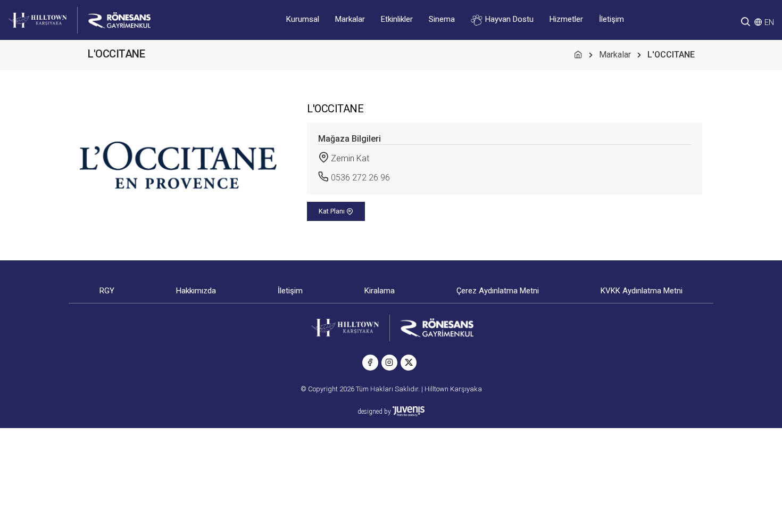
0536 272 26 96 (360, 178)
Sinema (442, 19)
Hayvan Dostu (508, 19)
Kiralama (379, 290)
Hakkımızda (196, 290)
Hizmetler (566, 19)
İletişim (611, 19)
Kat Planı (332, 211)
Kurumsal (302, 19)
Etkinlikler (397, 19)
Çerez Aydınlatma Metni (497, 290)
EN (769, 22)
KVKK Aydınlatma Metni (642, 290)
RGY (106, 290)
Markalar (350, 19)
